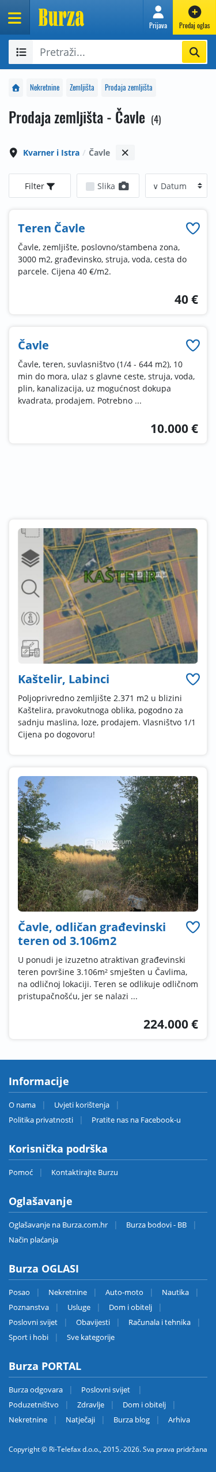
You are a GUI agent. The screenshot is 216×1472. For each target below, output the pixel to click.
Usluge (78, 1307)
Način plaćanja (33, 1239)
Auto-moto (124, 1292)
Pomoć (21, 1172)
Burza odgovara (36, 1389)
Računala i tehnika (159, 1322)
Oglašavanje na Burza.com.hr (58, 1224)
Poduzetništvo (34, 1404)
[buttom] (193, 228)
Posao (19, 1292)
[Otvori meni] (15, 17)
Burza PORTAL (45, 1366)
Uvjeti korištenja (81, 1105)
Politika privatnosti (41, 1120)
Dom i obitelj (130, 1307)
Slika (107, 185)
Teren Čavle (51, 228)
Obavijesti (93, 1322)
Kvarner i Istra (51, 152)
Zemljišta (82, 87)
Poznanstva (29, 1307)
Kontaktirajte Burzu (84, 1172)
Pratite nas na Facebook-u (136, 1120)
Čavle (33, 345)
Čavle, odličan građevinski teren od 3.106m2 (92, 933)
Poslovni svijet (33, 1322)
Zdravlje (90, 1404)
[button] (158, 17)
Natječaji (80, 1419)
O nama (22, 1105)
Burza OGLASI (44, 1268)
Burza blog (131, 1419)
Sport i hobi (28, 1337)
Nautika (175, 1292)
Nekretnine (44, 87)
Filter (36, 185)
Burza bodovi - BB (156, 1224)
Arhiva (179, 1419)
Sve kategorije (91, 1337)
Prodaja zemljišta (129, 87)
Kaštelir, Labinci (63, 679)
